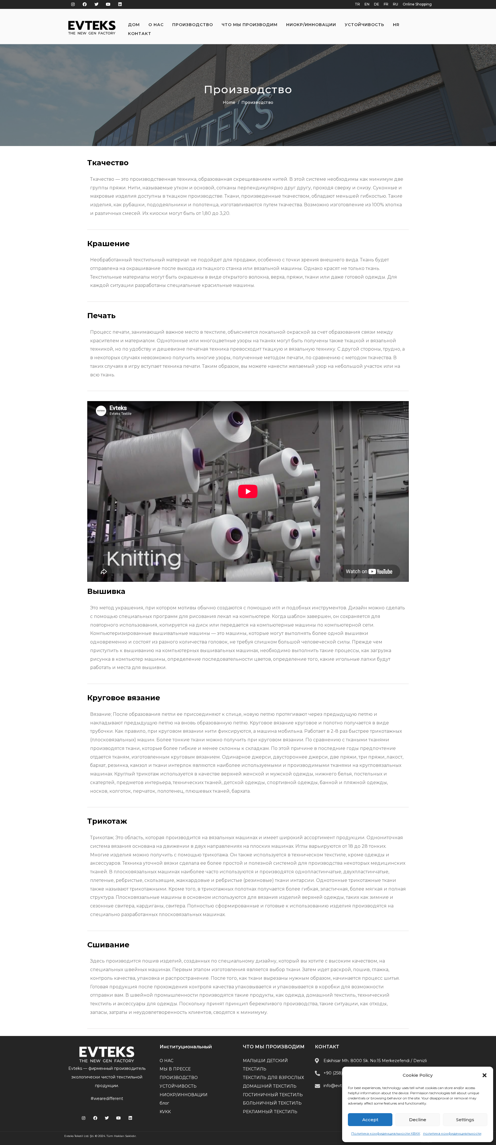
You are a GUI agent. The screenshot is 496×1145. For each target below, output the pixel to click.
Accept (370, 1119)
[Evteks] (92, 27)
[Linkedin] (119, 4)
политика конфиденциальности (452, 1133)
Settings (465, 1119)
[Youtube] (108, 4)
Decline (417, 1119)
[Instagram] (73, 4)
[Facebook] (84, 4)
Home (229, 102)
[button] (484, 1075)
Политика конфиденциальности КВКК (385, 1133)
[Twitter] (96, 4)
